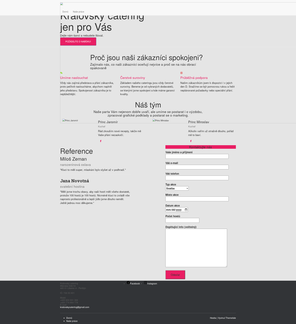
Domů (65, 11)
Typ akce (170, 184)
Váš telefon (172, 173)
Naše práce (78, 11)
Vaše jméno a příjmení (179, 152)
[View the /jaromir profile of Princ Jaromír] (100, 141)
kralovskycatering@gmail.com (74, 307)
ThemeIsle (231, 317)
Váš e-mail (171, 163)
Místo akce (172, 195)
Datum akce (172, 205)
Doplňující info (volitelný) (181, 227)
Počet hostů (172, 216)
